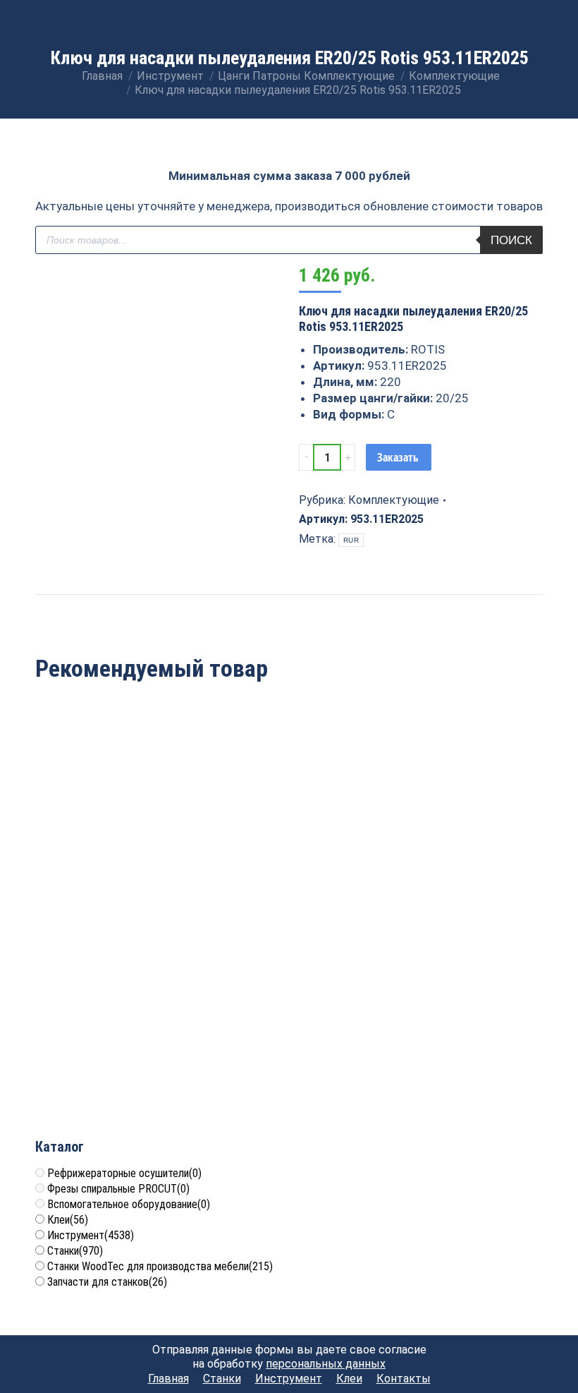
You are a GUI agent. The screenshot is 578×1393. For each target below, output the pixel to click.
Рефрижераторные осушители (124, 1173)
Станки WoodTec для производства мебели (160, 1266)
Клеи (67, 1219)
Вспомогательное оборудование (128, 1204)
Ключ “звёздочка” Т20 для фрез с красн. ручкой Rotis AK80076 (117, 839)
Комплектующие (393, 500)
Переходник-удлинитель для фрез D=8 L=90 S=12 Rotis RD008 (117, 1046)
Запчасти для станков (107, 1282)
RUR (351, 540)
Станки (75, 1251)
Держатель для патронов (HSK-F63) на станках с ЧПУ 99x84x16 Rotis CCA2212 (289, 839)
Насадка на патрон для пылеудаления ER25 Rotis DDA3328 (461, 839)
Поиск (511, 240)
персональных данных (326, 1363)
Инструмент (90, 1235)
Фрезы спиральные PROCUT (118, 1188)
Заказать (398, 457)
